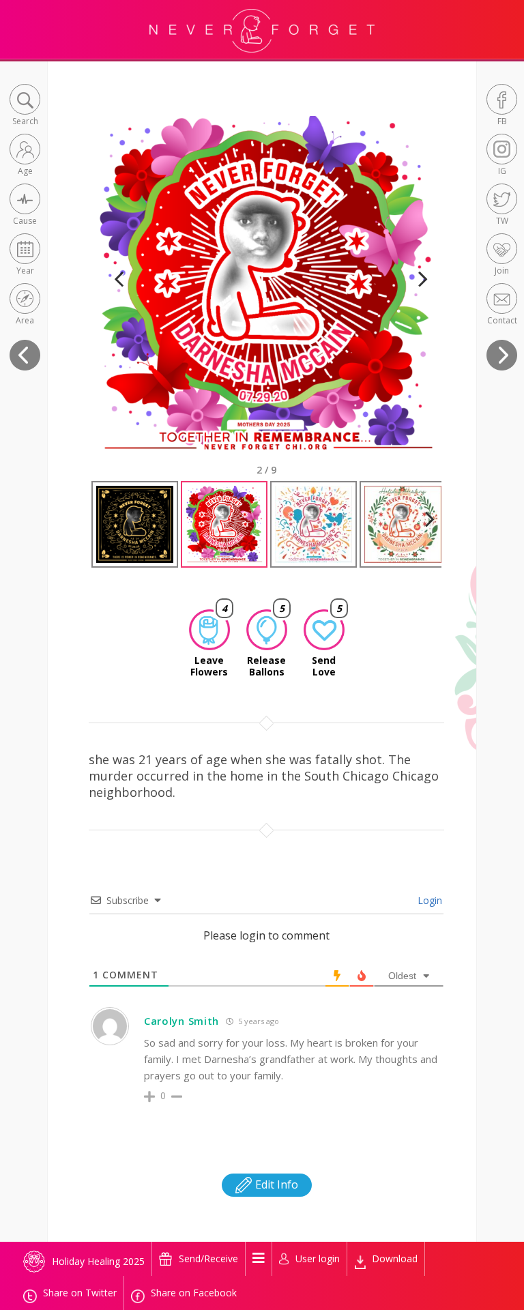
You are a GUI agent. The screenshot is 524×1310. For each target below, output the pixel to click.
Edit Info (275, 1184)
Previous (118, 295)
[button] (25, 106)
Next (417, 295)
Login (428, 900)
